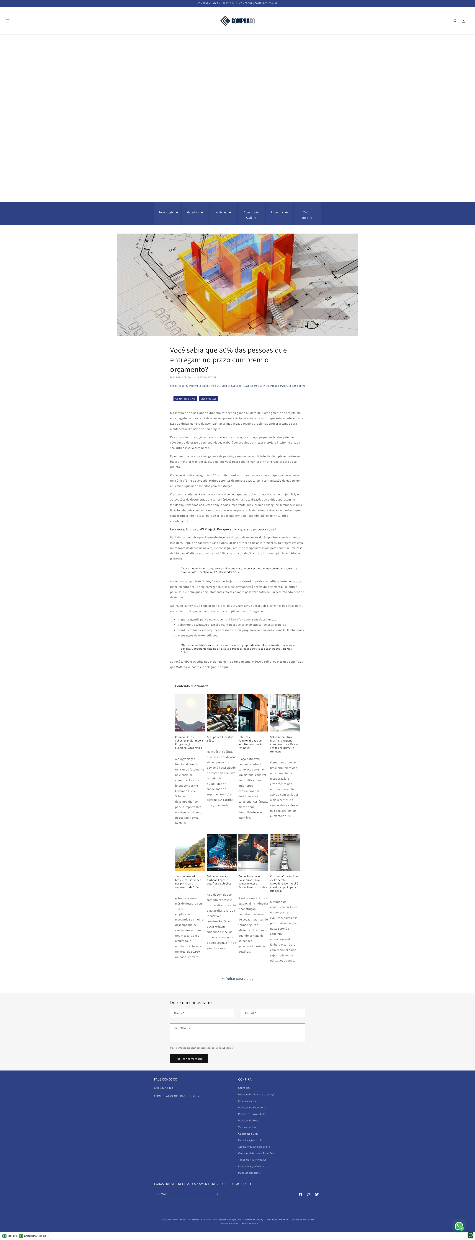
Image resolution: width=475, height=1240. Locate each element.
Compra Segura (247, 1101)
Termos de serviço (229, 1223)
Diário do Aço (209, 398)
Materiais (193, 212)
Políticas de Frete (248, 1120)
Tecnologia (166, 212)
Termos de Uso (247, 1127)
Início (173, 385)
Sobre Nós (244, 1087)
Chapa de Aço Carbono (252, 1166)
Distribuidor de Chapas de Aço (256, 1094)
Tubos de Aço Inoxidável (252, 1159)
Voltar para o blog (239, 978)
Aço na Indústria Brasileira (254, 1146)
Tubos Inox (307, 215)
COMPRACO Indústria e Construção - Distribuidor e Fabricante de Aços (202, 1219)
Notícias (220, 212)
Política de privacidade (303, 1219)
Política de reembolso (277, 1219)
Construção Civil (188, 385)
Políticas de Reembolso (252, 1107)
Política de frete (250, 1223)
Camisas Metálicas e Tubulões (256, 1153)
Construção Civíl (251, 215)
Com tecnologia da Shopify (250, 1219)
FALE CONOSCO (165, 1079)
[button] (8, 21)
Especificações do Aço (251, 1140)
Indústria (277, 212)
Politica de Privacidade (252, 1114)
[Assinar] (216, 1194)
